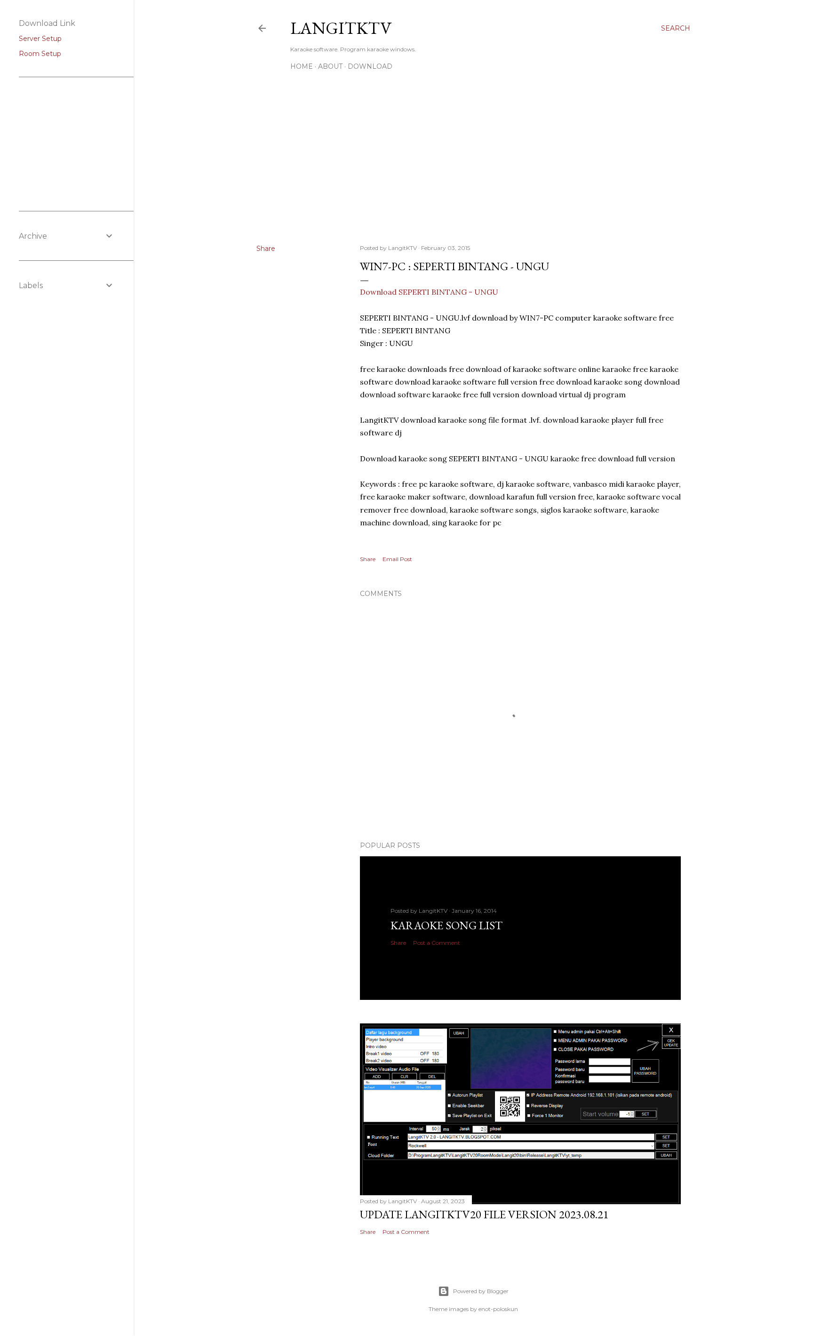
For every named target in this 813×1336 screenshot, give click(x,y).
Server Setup (40, 38)
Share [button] (265, 248)
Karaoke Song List (446, 925)
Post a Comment (436, 942)
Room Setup (40, 53)
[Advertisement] (473, 155)
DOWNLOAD (370, 66)
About (330, 66)
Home (301, 66)
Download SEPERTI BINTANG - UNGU (429, 292)
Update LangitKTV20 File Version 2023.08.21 (484, 1214)
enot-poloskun (498, 1308)
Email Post (397, 559)
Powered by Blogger (481, 1291)
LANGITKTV (340, 28)
